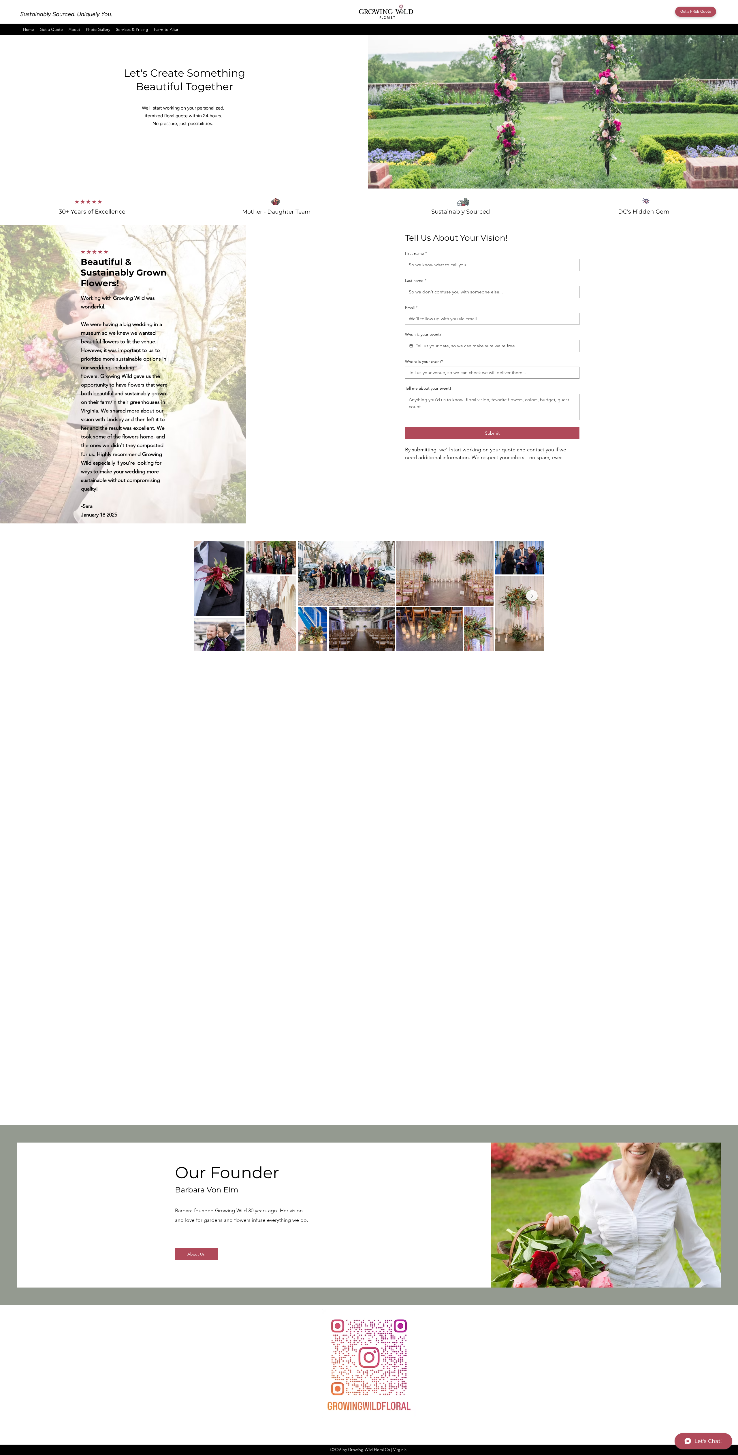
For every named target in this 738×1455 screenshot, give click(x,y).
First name (416, 253)
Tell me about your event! (428, 388)
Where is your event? (424, 361)
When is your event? (423, 334)
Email (411, 307)
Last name (415, 280)
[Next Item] (532, 596)
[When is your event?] (411, 346)
